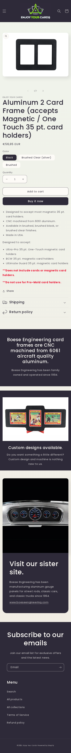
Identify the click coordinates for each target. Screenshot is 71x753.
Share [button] (10, 291)
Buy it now (35, 201)
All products (14, 699)
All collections (16, 707)
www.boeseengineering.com (28, 602)
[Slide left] (28, 91)
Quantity (7, 172)
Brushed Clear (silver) (36, 157)
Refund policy (16, 722)
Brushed (11, 165)
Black (9, 157)
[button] (4, 11)
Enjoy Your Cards (30, 745)
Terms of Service (18, 715)
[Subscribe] (60, 667)
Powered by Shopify (46, 745)
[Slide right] (43, 91)
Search (11, 691)
